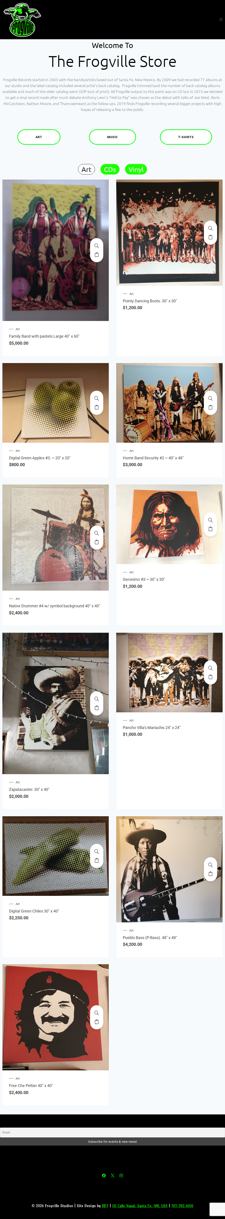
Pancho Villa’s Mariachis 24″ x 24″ (152, 727)
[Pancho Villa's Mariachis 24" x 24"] (210, 668)
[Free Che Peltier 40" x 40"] (96, 1013)
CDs (110, 169)
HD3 (105, 1205)
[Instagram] (121, 1175)
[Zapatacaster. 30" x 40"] (96, 699)
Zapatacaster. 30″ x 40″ (29, 789)
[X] (112, 1175)
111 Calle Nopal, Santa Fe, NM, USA (139, 1205)
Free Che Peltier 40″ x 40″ (31, 1085)
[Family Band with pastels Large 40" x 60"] (96, 245)
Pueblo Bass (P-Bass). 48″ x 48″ (150, 937)
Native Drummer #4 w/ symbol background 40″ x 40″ (54, 606)
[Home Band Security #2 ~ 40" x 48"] (210, 398)
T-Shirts (186, 137)
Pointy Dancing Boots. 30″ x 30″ (150, 301)
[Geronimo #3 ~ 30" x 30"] (210, 520)
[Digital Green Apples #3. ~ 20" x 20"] (96, 398)
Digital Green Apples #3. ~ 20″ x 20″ (40, 458)
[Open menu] (221, 19)
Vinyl (136, 169)
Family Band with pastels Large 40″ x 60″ (44, 336)
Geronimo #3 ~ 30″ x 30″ (144, 579)
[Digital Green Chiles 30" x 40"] (96, 851)
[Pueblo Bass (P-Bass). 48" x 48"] (210, 865)
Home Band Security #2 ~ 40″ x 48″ (153, 458)
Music (112, 137)
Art (39, 137)
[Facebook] (104, 1175)
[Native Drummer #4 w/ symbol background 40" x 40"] (96, 533)
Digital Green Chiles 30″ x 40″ (34, 911)
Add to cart (96, 254)
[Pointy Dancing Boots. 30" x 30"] (210, 228)
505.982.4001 (182, 1205)
